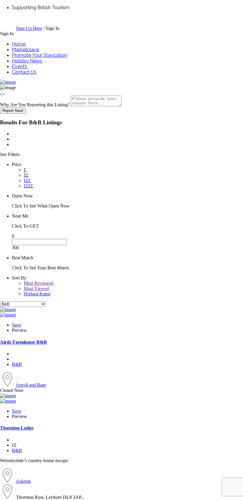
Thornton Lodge (16, 427)
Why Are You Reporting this (35, 104)
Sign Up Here (29, 28)
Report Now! (12, 110)
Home (18, 44)
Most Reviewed (38, 283)
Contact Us (24, 72)
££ (26, 175)
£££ (27, 180)
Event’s (19, 66)
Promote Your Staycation (39, 55)
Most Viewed (36, 288)
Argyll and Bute (31, 385)
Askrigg (23, 481)
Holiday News (27, 61)
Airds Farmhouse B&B (23, 342)
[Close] (2, 94)
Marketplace (25, 49)
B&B (17, 364)
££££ (28, 185)
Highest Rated (37, 293)
